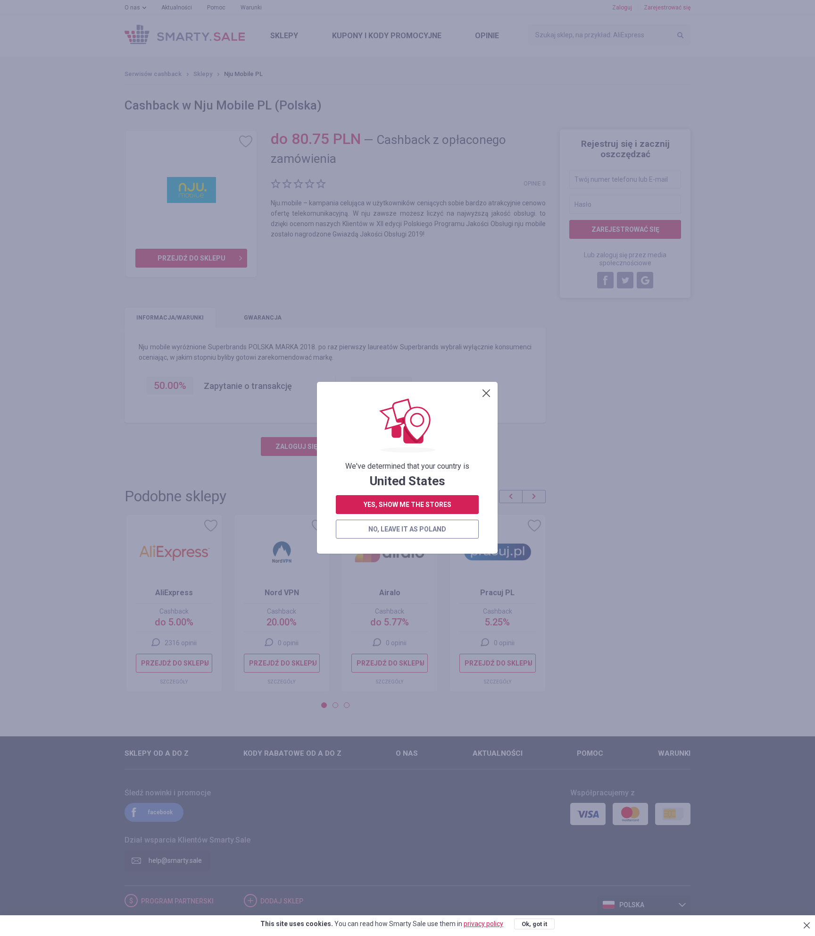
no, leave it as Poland (407, 529)
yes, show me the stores (407, 504)
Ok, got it (534, 924)
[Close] (486, 393)
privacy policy (483, 924)
